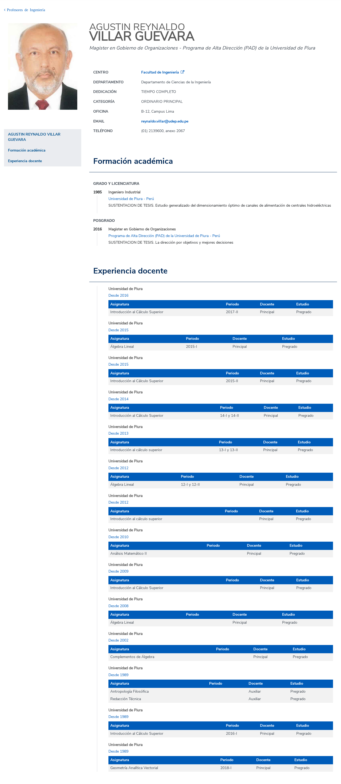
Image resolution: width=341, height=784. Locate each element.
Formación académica (27, 150)
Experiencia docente (25, 161)
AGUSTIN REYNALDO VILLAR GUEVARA (34, 137)
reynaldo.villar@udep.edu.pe (164, 121)
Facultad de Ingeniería (160, 72)
